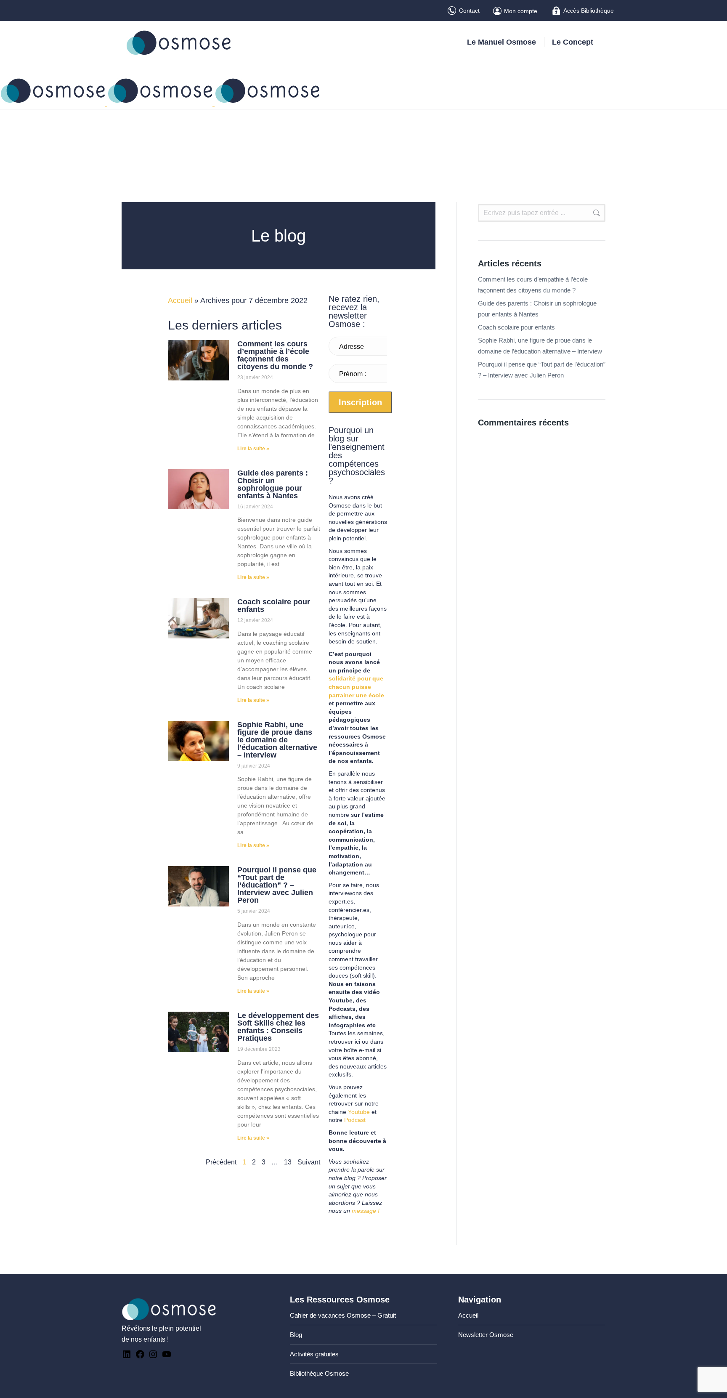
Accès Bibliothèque (588, 10)
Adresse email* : (351, 350)
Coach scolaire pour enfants (273, 606)
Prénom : (352, 373)
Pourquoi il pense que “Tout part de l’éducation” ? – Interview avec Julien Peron (276, 885)
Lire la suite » (253, 449)
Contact (469, 10)
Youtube (359, 1111)
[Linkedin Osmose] (127, 1357)
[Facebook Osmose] (140, 1357)
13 (288, 1162)
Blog (296, 1334)
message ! (365, 1210)
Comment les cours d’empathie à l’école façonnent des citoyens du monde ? (275, 355)
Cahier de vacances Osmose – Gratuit (343, 1315)
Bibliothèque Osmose (319, 1373)
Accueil (180, 300)
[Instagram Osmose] (153, 1357)
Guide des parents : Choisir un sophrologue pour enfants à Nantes (272, 484)
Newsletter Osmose (485, 1334)
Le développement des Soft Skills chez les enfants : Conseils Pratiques (278, 1026)
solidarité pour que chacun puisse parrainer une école (356, 686)
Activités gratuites (314, 1354)
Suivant (308, 1162)
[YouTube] (167, 1357)
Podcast (355, 1119)
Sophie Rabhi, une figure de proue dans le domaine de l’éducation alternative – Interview (277, 739)
